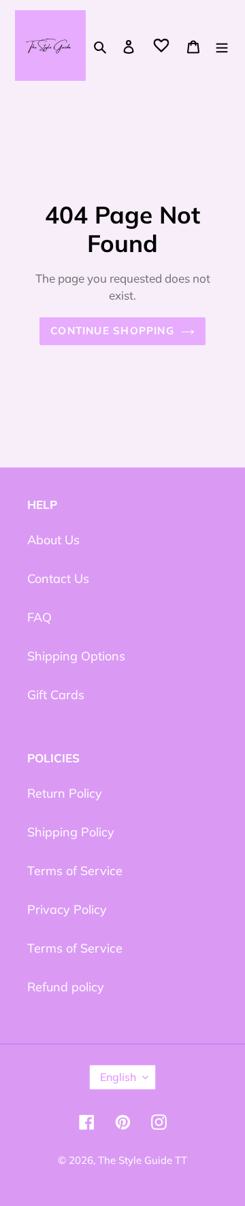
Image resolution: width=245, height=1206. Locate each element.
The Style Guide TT (142, 1160)
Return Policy (64, 793)
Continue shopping (112, 330)
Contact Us (58, 578)
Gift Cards (55, 695)
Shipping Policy (70, 832)
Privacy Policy (67, 909)
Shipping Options (76, 656)
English (118, 1077)
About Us (53, 540)
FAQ (39, 617)
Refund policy (65, 987)
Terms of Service (74, 871)
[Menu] (222, 46)
